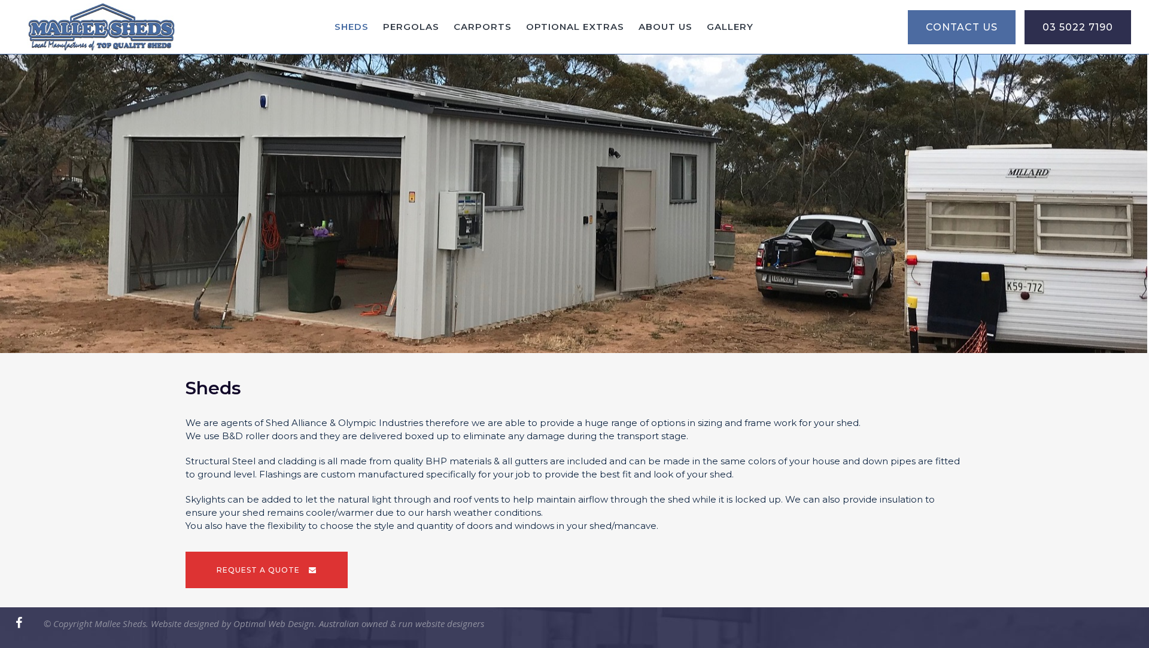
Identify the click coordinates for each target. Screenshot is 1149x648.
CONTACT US (962, 27)
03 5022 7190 (1077, 27)
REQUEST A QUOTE (258, 569)
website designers (449, 623)
